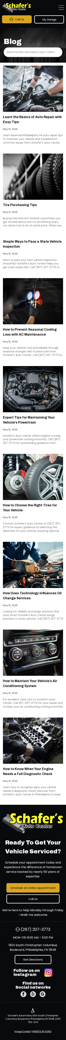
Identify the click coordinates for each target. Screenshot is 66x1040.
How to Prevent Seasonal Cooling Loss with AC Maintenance (30, 332)
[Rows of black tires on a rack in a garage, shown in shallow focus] (33, 177)
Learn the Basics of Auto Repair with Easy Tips (32, 119)
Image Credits (22, 1031)
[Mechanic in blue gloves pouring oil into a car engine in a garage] (33, 565)
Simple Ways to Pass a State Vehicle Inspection (32, 244)
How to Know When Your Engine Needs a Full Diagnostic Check (28, 771)
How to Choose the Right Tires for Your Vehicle (30, 507)
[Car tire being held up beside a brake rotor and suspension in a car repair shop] (33, 477)
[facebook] (23, 994)
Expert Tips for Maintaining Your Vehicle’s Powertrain (29, 420)
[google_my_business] (42, 994)
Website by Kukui (41, 1031)
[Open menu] (61, 7)
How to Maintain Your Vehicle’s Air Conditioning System (30, 683)
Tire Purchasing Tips (20, 205)
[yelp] (33, 994)
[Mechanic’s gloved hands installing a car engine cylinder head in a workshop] (33, 741)
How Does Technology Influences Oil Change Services (32, 595)
